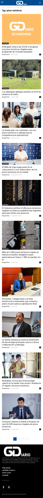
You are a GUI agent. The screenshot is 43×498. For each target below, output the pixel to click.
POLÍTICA (5, 295)
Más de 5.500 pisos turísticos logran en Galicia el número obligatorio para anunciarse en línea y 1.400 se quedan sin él (21, 256)
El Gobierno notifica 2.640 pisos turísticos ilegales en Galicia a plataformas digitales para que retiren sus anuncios (21, 210)
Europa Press (6, 54)
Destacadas (6, 249)
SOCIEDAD (5, 377)
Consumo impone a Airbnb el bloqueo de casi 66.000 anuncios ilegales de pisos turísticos (20, 424)
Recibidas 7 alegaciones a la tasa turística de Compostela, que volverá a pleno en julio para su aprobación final (19, 301)
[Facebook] (3, 487)
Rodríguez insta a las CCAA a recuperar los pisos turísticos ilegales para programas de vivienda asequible (20, 49)
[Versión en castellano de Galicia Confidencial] (22, 3)
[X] (9, 487)
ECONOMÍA (5, 43)
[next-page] (27, 439)
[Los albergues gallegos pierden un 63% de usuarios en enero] (21, 74)
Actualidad (5, 88)
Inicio (3, 7)
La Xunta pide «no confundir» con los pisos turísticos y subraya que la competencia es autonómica (19, 132)
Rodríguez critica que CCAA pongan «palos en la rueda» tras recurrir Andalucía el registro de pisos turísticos (21, 383)
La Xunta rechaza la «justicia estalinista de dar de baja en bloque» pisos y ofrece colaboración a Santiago (20, 342)
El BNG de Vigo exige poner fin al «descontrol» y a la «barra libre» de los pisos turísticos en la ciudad (19, 169)
